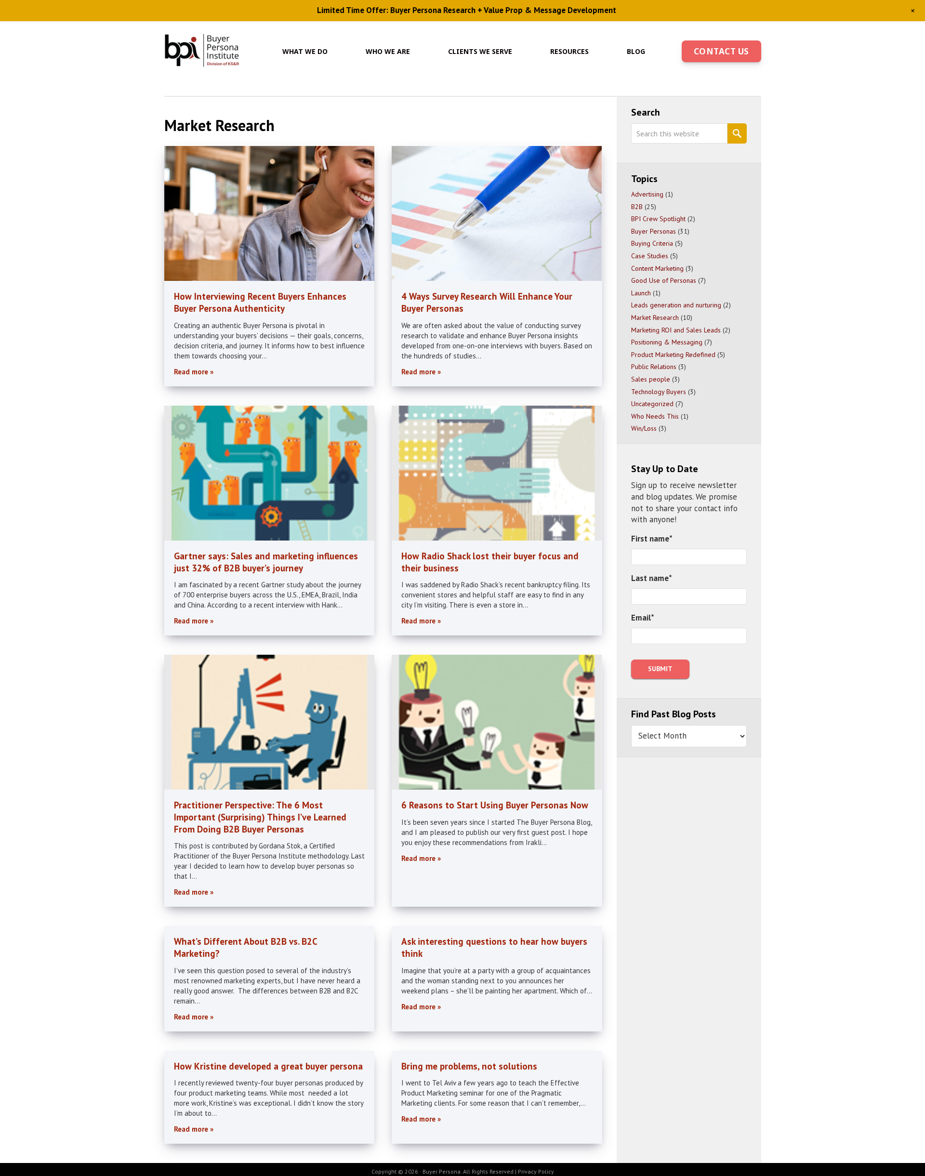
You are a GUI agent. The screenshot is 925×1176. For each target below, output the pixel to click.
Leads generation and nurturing (676, 305)
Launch (641, 293)
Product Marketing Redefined (673, 354)
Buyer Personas (653, 231)
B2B (637, 206)
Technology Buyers (658, 391)
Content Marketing (657, 268)
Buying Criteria (652, 243)
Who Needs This (655, 416)
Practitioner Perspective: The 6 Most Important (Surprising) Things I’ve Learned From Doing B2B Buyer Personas (260, 816)
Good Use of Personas (663, 280)
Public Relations (653, 366)
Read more (191, 371)
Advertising (647, 194)
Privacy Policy (536, 1171)
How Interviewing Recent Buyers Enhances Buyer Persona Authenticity (260, 302)
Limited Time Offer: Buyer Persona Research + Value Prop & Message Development (466, 10)
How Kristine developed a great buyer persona (268, 1066)
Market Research (655, 317)
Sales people (650, 379)
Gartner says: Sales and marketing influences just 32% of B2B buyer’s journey (266, 562)
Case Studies (649, 255)
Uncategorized (652, 403)
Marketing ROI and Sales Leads (676, 330)
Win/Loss (644, 428)
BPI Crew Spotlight (658, 218)
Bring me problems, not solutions (469, 1066)
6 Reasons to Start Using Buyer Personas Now (494, 805)
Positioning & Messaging (666, 342)
